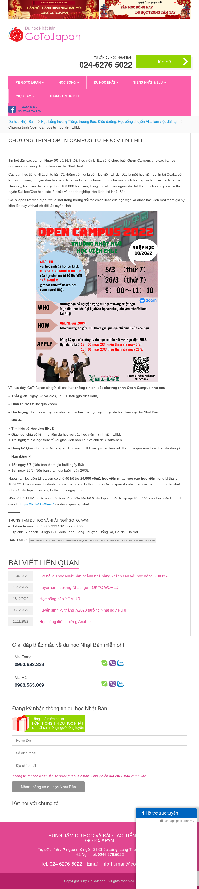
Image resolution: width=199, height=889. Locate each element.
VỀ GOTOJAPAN (28, 82)
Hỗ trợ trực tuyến (161, 813)
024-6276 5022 (105, 64)
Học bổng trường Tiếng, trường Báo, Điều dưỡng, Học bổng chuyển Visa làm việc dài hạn (109, 121)
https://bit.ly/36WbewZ (37, 504)
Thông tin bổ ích (65, 96)
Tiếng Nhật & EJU (148, 82)
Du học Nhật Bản (22, 121)
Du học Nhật (105, 82)
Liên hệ (163, 61)
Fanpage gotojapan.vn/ (178, 821)
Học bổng (68, 82)
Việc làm (24, 96)
